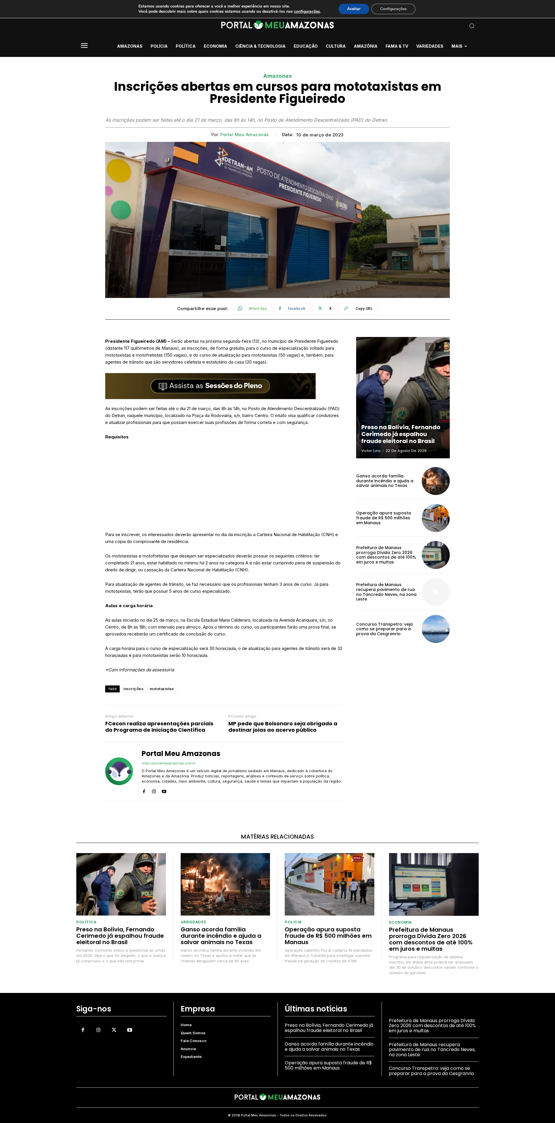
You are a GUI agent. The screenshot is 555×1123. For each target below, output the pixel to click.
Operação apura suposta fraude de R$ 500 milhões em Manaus (383, 518)
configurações (307, 11)
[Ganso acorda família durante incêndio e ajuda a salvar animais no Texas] (436, 481)
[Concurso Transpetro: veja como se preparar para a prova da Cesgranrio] (436, 629)
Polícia (293, 922)
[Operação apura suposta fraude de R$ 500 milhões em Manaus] (436, 518)
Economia (400, 922)
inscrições (133, 689)
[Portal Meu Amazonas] (119, 771)
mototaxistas (162, 689)
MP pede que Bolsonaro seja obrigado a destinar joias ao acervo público (282, 726)
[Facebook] (144, 790)
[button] (433, 26)
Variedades (193, 922)
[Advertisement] (223, 488)
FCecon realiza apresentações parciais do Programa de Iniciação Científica (159, 726)
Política (86, 922)
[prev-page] (429, 347)
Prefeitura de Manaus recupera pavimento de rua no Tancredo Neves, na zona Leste (386, 592)
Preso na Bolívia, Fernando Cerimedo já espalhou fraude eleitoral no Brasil (400, 434)
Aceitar (353, 9)
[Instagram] (154, 790)
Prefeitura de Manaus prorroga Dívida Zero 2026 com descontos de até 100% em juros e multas (386, 555)
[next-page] (440, 347)
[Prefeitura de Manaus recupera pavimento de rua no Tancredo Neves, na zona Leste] (436, 592)
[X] (114, 1030)
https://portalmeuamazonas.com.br (168, 763)
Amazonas (277, 76)
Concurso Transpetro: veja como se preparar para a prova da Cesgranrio (384, 629)
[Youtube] (164, 790)
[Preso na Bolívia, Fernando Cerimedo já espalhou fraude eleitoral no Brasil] (403, 397)
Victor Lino (371, 450)
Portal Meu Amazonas (244, 134)
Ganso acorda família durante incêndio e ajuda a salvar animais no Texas (384, 481)
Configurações (393, 9)
